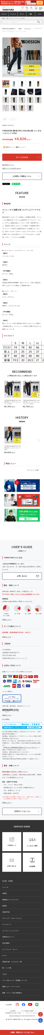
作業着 (19, 28)
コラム (39, 14)
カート (36, 10)
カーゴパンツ (27, 28)
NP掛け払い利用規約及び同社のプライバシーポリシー (21, 747)
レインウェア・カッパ (9, 949)
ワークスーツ (6, 924)
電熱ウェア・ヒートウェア (11, 986)
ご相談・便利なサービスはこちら (22, 1032)
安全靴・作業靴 (7, 881)
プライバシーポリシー (32, 1013)
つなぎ (4, 974)
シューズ (5, 887)
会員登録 (12, 1011)
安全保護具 (6, 943)
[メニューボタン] (40, 8)
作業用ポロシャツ (8, 937)
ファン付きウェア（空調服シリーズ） (15, 980)
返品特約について (8, 165)
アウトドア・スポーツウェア (12, 918)
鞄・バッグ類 (6, 968)
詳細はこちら (6, 619)
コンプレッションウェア (10, 931)
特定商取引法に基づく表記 (13, 1013)
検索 (27, 10)
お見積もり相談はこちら (22, 176)
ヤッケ (4, 955)
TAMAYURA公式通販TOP (8, 28)
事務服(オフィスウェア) (10, 899)
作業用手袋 (6, 912)
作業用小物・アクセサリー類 (12, 962)
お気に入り (22, 10)
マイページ (31, 10)
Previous (4, 58)
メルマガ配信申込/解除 (27, 1011)
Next (40, 58)
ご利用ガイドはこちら (22, 811)
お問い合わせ (22, 576)
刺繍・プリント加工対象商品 (12, 993)
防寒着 (4, 906)
